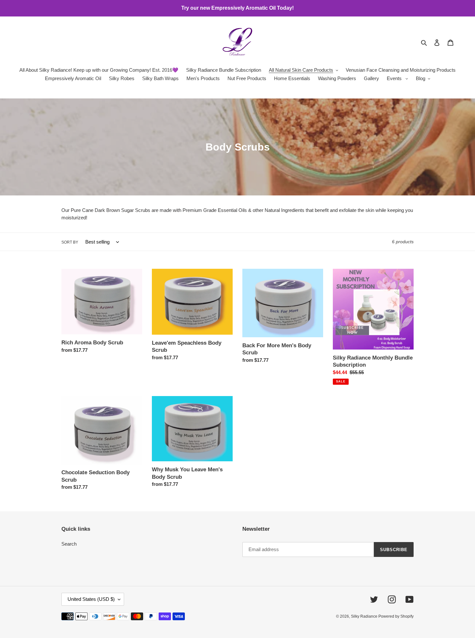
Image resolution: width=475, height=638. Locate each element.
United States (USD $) (91, 599)
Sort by (69, 242)
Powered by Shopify (396, 616)
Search (69, 544)
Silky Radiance (364, 616)
